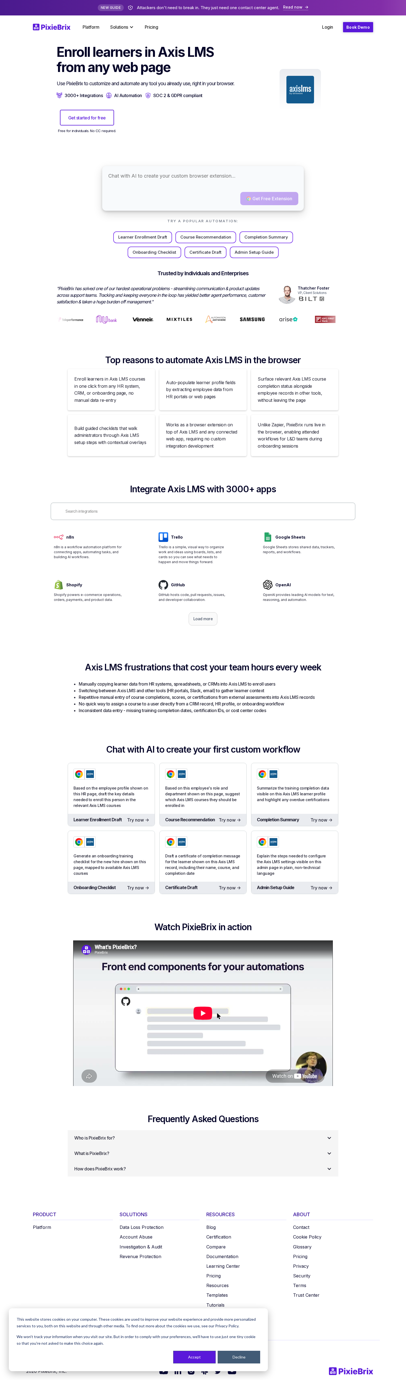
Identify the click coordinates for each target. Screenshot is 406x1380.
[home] (55, 27)
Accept (194, 1357)
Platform (91, 27)
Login (327, 27)
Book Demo (358, 27)
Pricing (151, 27)
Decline (239, 1357)
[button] (122, 27)
